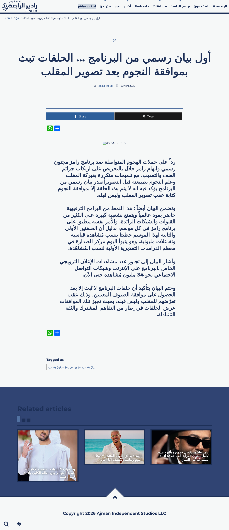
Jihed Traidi (105, 85)
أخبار (127, 6)
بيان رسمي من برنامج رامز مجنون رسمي (71, 367)
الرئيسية (220, 6)
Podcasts (142, 6)
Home (8, 18)
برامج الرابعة (180, 6)
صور (117, 6)
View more (48, 455)
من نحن (105, 6)
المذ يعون (201, 6)
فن (17, 18)
